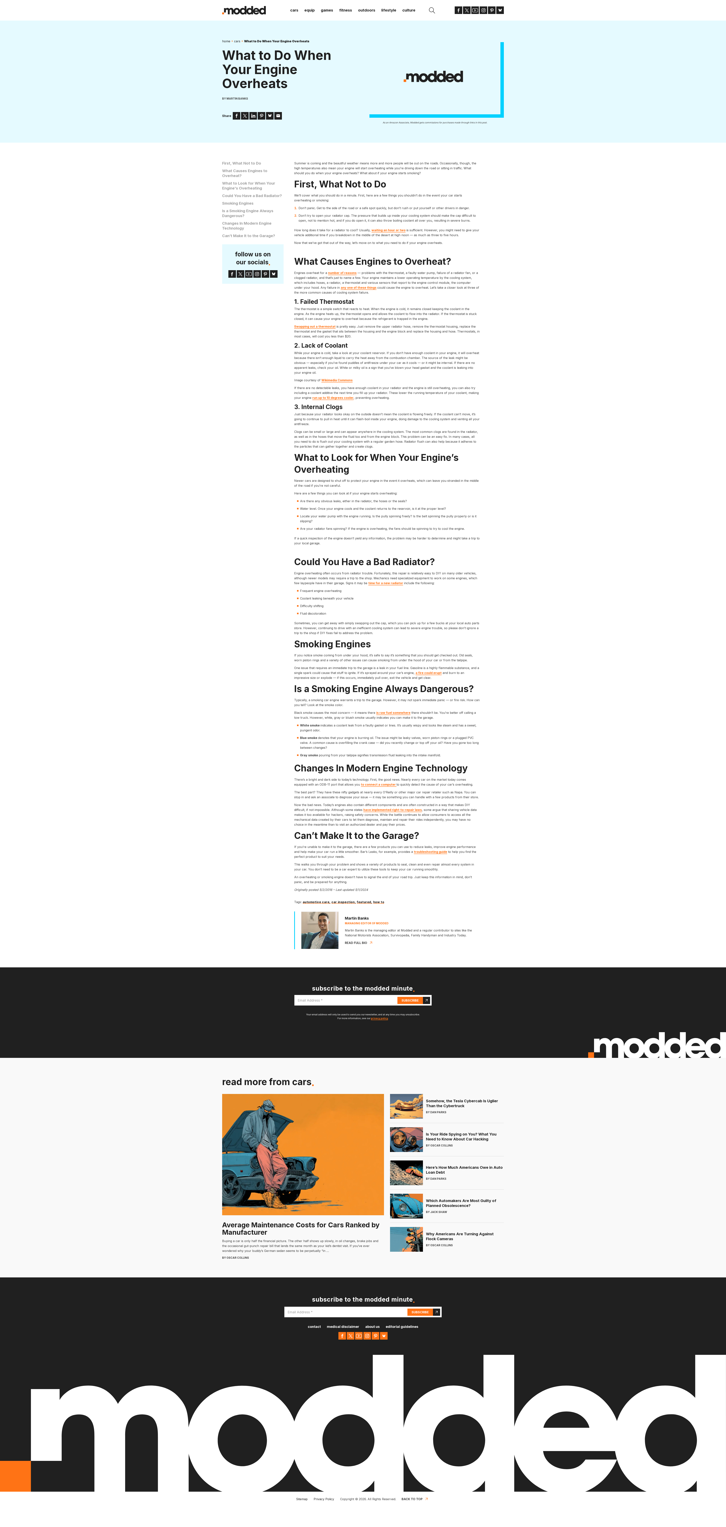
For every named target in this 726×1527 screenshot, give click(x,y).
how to (378, 902)
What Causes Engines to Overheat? (244, 173)
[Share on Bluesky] (270, 116)
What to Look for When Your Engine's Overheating (248, 185)
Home (226, 41)
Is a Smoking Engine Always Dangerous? (247, 213)
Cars (294, 10)
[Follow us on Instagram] (483, 10)
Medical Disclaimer (343, 1327)
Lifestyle (388, 10)
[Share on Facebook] (236, 116)
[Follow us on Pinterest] (492, 10)
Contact (314, 1327)
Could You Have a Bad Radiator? (252, 195)
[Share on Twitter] (245, 116)
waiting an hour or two (389, 230)
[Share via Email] (278, 116)
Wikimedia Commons (337, 380)
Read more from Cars (267, 1081)
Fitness (345, 10)
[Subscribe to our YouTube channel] (475, 10)
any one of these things (358, 287)
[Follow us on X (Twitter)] (467, 10)
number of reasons (342, 273)
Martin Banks (237, 98)
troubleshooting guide (430, 852)
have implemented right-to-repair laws (392, 810)
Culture (408, 10)
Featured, (364, 902)
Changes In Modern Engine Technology (246, 226)
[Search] (432, 10)
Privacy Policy (324, 1499)
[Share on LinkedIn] (253, 116)
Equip (309, 10)
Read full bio (356, 943)
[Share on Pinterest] (261, 116)
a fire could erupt (429, 673)
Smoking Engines (238, 203)
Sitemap (302, 1499)
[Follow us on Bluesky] (500, 10)
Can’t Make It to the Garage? (248, 236)
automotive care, (317, 902)
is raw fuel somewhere (393, 713)
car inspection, (343, 902)
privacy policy (379, 1018)
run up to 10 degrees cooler (333, 398)
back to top (412, 1499)
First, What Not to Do (241, 163)
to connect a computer (378, 784)
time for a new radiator (385, 583)
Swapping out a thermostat (315, 326)
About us (372, 1327)
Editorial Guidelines (402, 1327)
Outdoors (366, 10)
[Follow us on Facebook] (458, 10)
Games (327, 10)
